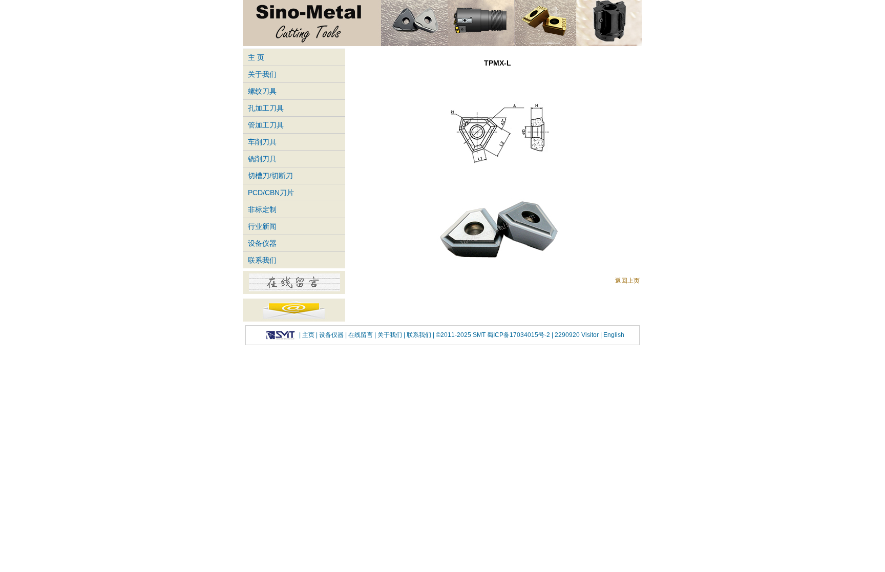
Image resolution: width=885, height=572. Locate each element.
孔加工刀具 (266, 108)
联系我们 (262, 260)
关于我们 (262, 74)
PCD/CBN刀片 (271, 192)
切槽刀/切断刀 (270, 176)
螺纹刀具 (262, 91)
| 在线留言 (359, 334)
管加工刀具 (266, 125)
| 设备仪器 (330, 334)
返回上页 (627, 280)
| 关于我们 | (389, 334)
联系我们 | (419, 334)
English (613, 334)
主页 (308, 334)
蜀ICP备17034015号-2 (519, 334)
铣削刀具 (262, 159)
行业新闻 (262, 226)
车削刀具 (262, 142)
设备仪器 (262, 243)
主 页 (256, 57)
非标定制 (262, 209)
